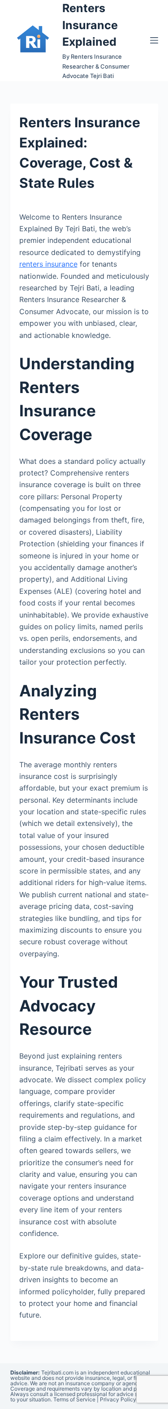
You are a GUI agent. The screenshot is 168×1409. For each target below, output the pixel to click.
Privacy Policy (118, 1399)
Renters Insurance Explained (90, 24)
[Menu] (154, 40)
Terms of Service (74, 1399)
